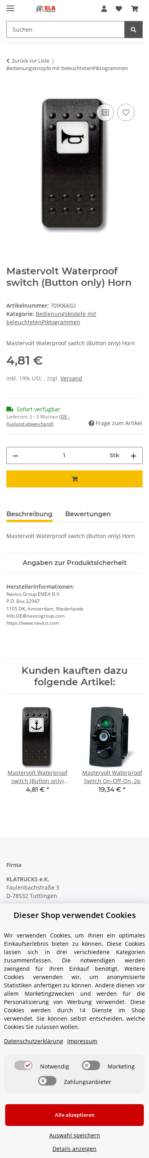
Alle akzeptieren (75, 1114)
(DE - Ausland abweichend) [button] (38, 420)
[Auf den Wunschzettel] (126, 112)
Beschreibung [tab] (29, 514)
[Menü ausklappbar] (10, 5)
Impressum (82, 1041)
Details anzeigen (74, 1148)
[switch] (23, 1065)
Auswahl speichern (74, 1135)
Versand (71, 378)
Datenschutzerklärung (33, 1041)
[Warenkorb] (135, 9)
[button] (104, 9)
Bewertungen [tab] (88, 514)
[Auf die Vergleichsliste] (105, 112)
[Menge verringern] (15, 455)
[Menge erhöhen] (133, 455)
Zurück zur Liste (30, 60)
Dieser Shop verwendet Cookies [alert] (75, 915)
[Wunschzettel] (118, 9)
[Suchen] (133, 29)
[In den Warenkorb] (12, 93)
